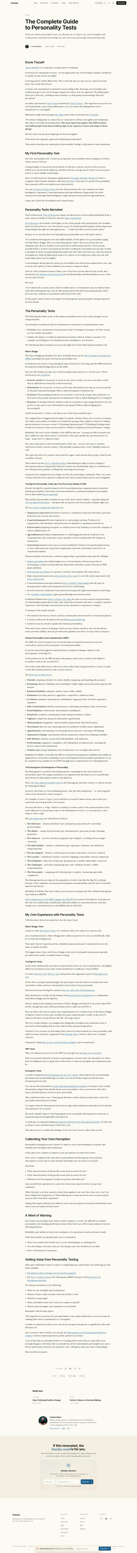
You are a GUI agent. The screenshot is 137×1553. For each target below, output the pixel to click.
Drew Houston (32, 223)
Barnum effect (71, 1034)
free (33, 1277)
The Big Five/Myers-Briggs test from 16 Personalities (51, 1273)
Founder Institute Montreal (84, 178)
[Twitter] (101, 1519)
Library (82, 1518)
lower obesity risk (35, 579)
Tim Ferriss (52, 103)
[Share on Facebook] (75, 1368)
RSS (68, 1428)
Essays (27, 15)
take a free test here (92, 1053)
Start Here (64, 1522)
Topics (82, 1522)
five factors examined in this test (44, 507)
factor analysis (50, 494)
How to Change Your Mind (59, 599)
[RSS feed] (109, 3)
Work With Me (74, 3)
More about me (55, 1428)
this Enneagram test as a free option (61, 1075)
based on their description (80, 995)
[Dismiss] (114, 1548)
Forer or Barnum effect (55, 463)
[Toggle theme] (113, 3)
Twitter (63, 1428)
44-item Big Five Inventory (37, 502)
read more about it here (44, 189)
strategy (82, 1376)
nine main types (36, 818)
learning (62, 1376)
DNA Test (70, 181)
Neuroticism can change (38, 572)
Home (63, 1518)
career (54, 1376)
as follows (45, 375)
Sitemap (82, 1529)
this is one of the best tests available (59, 1042)
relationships (72, 1376)
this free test (40, 974)
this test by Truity (47, 931)
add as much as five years (66, 576)
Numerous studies (35, 561)
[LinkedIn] (106, 1519)
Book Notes (44, 3)
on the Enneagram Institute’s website (69, 1086)
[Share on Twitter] (66, 1368)
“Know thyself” (32, 67)
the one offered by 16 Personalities (79, 990)
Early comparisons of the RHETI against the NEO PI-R (49, 899)
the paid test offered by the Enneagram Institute (77, 1122)
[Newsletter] (111, 1519)
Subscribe (121, 3)
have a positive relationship (76, 583)
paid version (44, 1277)
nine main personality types (48, 783)
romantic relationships (41, 594)
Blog (35, 3)
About (64, 3)
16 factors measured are (40, 675)
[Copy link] (79, 1368)
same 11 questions (73, 218)
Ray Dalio (59, 115)
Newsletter (55, 3)
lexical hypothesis (76, 619)
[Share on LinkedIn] (70, 1368)
